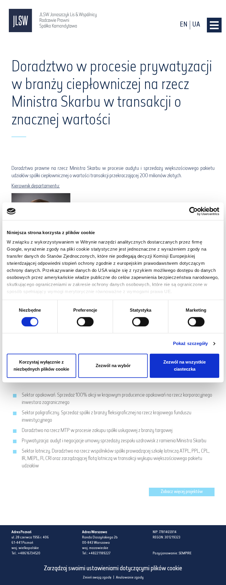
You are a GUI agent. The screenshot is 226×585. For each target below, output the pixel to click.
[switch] (85, 321)
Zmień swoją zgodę (97, 577)
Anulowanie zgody (130, 577)
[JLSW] (53, 20)
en (183, 25)
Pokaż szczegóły (190, 343)
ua (196, 25)
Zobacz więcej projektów (182, 492)
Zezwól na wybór (113, 365)
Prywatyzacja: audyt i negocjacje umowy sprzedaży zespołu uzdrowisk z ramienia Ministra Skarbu (114, 441)
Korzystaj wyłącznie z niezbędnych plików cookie (41, 366)
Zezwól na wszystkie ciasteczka (184, 366)
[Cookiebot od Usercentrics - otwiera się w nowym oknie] (193, 211)
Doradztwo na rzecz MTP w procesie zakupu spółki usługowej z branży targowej (97, 430)
